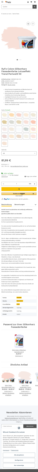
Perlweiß (19, 297)
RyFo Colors (20, 301)
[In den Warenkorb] (2, 19)
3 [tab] (20, 59)
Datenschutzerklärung (11, 418)
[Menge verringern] (3, 184)
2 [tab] (19, 59)
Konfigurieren (19, 460)
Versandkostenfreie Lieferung (19, 166)
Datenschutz (14, 450)
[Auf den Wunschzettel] (33, 24)
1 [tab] (17, 59)
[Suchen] (35, 7)
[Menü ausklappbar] (2, 1)
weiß (18, 304)
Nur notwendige (19, 465)
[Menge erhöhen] (34, 184)
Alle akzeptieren (19, 455)
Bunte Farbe (11, 85)
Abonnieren (29, 426)
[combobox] (19, 153)
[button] (28, 2)
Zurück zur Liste (7, 14)
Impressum (6, 450)
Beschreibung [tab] (6, 204)
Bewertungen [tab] (19, 204)
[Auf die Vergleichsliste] (28, 24)
